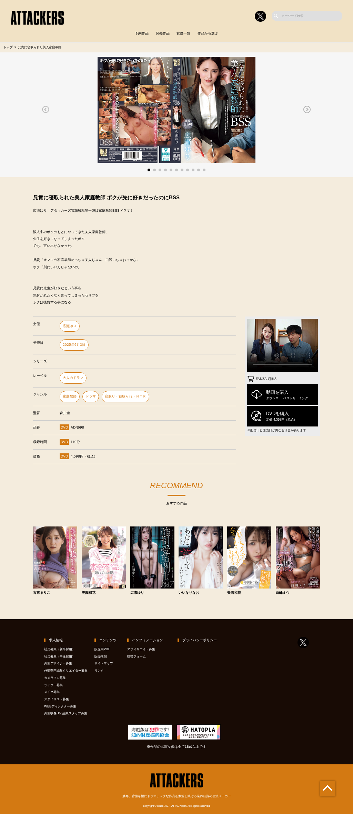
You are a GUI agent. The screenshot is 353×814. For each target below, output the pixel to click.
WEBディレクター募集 (60, 706)
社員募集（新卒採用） (59, 649)
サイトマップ (103, 663)
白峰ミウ (283, 592)
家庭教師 (70, 396)
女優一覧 (183, 33)
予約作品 (142, 33)
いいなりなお (189, 592)
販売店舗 (100, 656)
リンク (99, 670)
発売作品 (163, 33)
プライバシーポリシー (199, 640)
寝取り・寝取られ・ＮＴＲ (125, 396)
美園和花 (88, 592)
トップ (8, 47)
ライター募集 (53, 685)
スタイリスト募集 (56, 699)
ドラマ (90, 396)
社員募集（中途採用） (59, 656)
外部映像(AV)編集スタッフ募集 (65, 713)
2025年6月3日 (74, 344)
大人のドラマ (73, 378)
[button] (45, 109)
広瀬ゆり (70, 326)
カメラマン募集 (55, 678)
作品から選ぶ (208, 33)
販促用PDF (102, 649)
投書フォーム (136, 656)
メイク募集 (52, 692)
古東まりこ (41, 592)
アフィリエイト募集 (141, 649)
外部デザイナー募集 (58, 663)
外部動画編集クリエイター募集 (66, 670)
